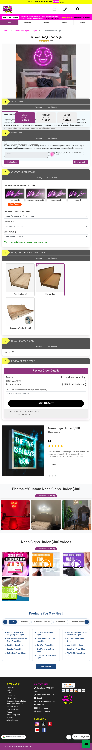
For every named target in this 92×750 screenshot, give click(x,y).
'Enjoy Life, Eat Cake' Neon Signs (46, 657)
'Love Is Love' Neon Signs (76, 649)
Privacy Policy (11, 698)
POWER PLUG (9, 222)
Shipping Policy (12, 706)
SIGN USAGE (9, 232)
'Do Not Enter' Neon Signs (16, 653)
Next (87, 514)
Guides (9, 712)
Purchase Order (12, 709)
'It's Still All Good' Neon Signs (75, 640)
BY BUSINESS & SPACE (42, 622)
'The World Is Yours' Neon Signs (76, 654)
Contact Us (10, 696)
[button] (49, 476)
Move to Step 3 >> (80, 162)
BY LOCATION (60, 622)
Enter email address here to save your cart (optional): (26, 390)
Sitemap (9, 717)
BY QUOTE (24, 622)
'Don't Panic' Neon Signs (45, 645)
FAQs (8, 693)
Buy (9, 23)
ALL (12, 622)
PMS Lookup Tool (13, 715)
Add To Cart (46, 403)
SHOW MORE (46, 666)
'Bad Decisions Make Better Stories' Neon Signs (17, 640)
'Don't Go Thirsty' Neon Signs (45, 633)
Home (6, 31)
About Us (10, 687)
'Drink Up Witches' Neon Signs (45, 650)
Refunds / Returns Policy (16, 701)
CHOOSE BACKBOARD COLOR (16, 211)
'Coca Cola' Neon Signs (15, 649)
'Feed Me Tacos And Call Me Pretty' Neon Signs (77, 633)
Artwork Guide (12, 720)
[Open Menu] (87, 9)
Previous (4, 514)
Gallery (9, 690)
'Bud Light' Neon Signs (15, 645)
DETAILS (62, 2)
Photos (46, 23)
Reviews (27, 23)
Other (82, 23)
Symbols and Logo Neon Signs (25, 31)
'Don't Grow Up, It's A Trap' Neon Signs (46, 640)
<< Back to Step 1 (11, 162)
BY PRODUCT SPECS (79, 622)
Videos (64, 23)
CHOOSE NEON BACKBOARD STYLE (18, 185)
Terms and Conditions (14, 704)
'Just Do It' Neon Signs (75, 645)
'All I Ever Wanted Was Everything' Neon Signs (15, 633)
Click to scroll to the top (46, 496)
